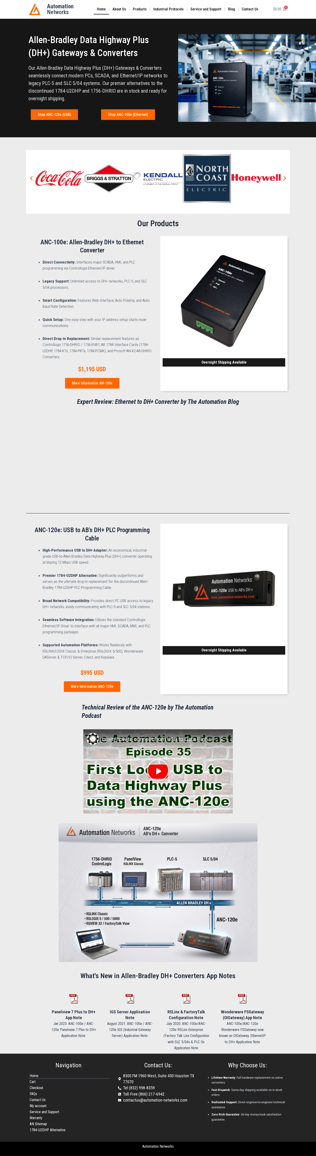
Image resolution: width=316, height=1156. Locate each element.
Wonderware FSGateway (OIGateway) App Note (242, 1014)
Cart (33, 1082)
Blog (231, 9)
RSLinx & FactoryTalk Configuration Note (186, 1014)
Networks (60, 9)
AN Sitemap (38, 1124)
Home (101, 9)
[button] (31, 178)
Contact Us (250, 9)
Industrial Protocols (168, 9)
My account (38, 1106)
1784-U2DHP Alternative (47, 1130)
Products (140, 9)
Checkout (36, 1088)
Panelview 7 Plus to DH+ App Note (74, 1014)
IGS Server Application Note (130, 1014)
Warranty (36, 1118)
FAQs (33, 1094)
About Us (119, 9)
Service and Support (205, 9)
